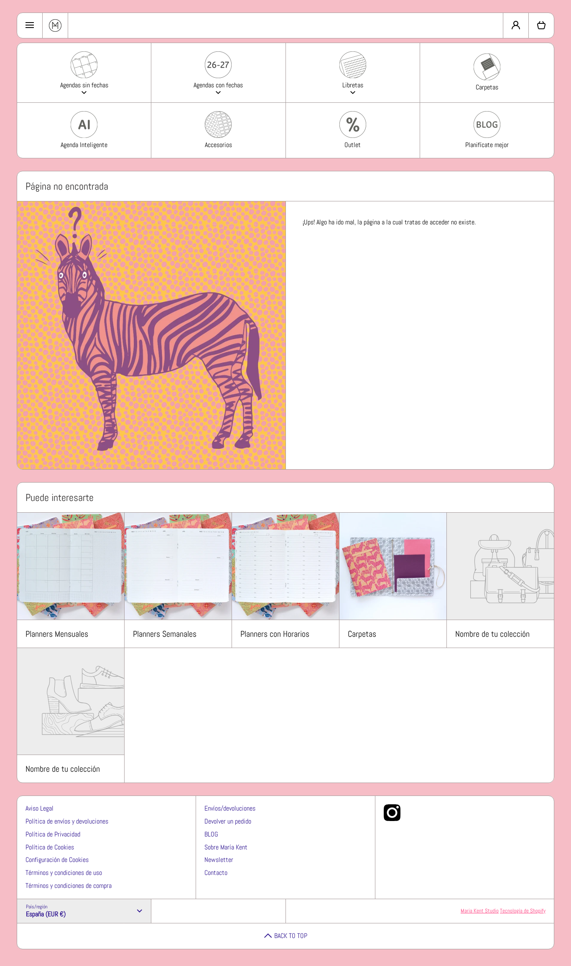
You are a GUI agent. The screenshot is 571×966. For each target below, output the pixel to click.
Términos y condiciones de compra (68, 885)
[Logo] (55, 25)
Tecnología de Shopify (523, 910)
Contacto (215, 872)
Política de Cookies (49, 847)
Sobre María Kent (225, 847)
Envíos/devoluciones (229, 808)
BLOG (211, 834)
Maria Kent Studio (480, 910)
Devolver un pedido (227, 821)
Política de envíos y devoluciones (66, 821)
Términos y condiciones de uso (63, 872)
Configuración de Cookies (57, 859)
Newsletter (218, 859)
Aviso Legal (39, 808)
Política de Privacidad (52, 834)
